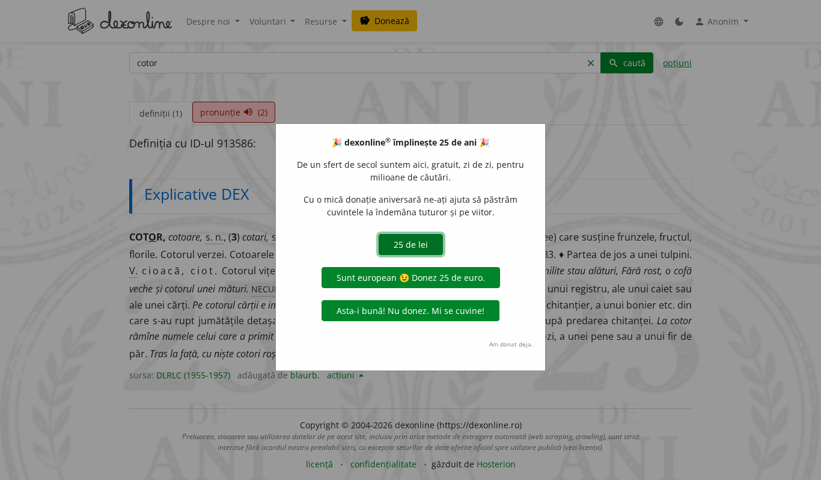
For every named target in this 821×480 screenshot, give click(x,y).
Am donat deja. (511, 344)
